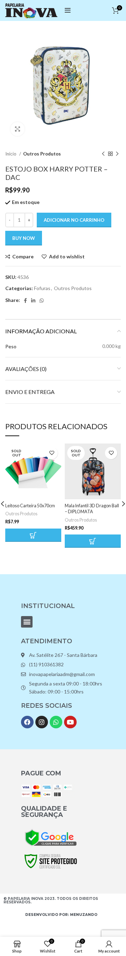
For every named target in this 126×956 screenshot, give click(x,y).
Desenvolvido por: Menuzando (61, 914)
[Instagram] (41, 722)
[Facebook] (27, 722)
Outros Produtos (42, 154)
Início (11, 154)
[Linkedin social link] (33, 300)
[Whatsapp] (56, 722)
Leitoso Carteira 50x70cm (30, 505)
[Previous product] (103, 154)
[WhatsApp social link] (41, 300)
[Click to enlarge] (17, 129)
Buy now (23, 238)
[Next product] (117, 154)
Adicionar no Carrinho (74, 220)
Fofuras (42, 288)
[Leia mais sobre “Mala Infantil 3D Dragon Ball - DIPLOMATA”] (93, 541)
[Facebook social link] (25, 300)
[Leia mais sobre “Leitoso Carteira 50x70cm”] (33, 535)
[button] (27, 622)
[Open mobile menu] (67, 10)
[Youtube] (70, 722)
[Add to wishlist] (52, 453)
